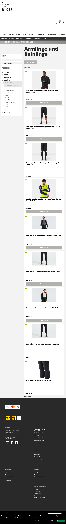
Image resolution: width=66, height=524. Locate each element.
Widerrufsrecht (38, 460)
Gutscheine (37, 39)
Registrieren (37, 475)
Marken (44, 39)
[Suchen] (20, 60)
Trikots (6, 98)
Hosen (6, 107)
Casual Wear (8, 100)
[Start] (3, 42)
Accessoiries (16, 42)
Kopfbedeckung (10, 90)
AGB (35, 495)
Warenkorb (37, 454)
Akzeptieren (60, 521)
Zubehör (11, 39)
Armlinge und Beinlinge (27, 42)
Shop (24, 34)
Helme (6, 104)
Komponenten (19, 39)
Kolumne (62, 34)
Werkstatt (41, 34)
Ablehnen (52, 521)
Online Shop (52, 34)
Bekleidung (28, 39)
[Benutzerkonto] (63, 22)
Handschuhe (9, 92)
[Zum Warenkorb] (59, 23)
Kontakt (36, 490)
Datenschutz (37, 493)
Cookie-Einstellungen (41, 521)
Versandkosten (38, 458)
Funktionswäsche (9, 102)
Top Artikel (37, 456)
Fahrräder (4, 39)
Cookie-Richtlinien (33, 518)
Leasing (11, 34)
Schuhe (6, 109)
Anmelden (37, 473)
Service (31, 34)
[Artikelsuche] (56, 22)
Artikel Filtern (31, 62)
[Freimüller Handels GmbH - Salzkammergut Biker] (7, 6)
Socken (7, 88)
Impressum (37, 491)
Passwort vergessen (39, 477)
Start (4, 34)
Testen (18, 34)
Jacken (6, 95)
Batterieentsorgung (39, 497)
